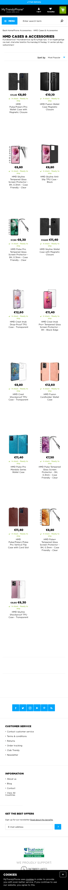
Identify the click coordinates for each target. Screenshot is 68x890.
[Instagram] (30, 708)
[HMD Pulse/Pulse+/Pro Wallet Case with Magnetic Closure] (18, 81)
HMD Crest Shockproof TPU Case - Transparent (18, 397)
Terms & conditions (17, 736)
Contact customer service (20, 731)
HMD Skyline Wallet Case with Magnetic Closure (50, 252)
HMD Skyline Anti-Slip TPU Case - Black (49, 179)
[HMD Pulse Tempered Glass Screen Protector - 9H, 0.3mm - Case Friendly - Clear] (50, 443)
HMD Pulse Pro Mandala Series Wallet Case (18, 469)
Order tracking (14, 745)
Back (5, 30)
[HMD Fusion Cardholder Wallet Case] (50, 371)
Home (10, 30)
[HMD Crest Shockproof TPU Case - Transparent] (18, 371)
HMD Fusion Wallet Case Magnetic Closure (49, 107)
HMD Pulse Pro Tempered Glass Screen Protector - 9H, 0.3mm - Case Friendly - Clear (18, 254)
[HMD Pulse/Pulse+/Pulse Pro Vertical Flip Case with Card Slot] (18, 516)
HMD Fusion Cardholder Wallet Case (49, 397)
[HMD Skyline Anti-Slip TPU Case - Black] (50, 153)
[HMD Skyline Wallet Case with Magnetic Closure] (50, 226)
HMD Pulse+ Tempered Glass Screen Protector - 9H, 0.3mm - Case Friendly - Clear (49, 544)
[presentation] (43, 21)
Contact (11, 788)
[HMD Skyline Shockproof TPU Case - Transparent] (18, 588)
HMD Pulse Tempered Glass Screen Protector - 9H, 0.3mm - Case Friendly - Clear (50, 472)
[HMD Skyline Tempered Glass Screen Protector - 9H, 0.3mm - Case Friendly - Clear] (18, 153)
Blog (9, 783)
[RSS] (51, 707)
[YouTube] (37, 707)
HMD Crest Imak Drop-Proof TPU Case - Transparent (18, 324)
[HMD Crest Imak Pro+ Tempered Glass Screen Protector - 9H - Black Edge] (50, 298)
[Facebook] (15, 707)
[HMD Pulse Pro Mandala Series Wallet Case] (18, 443)
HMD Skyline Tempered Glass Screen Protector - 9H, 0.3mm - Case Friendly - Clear (18, 181)
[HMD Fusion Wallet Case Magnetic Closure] (50, 81)
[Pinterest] (44, 707)
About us (11, 779)
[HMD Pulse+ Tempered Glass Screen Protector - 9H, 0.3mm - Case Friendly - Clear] (50, 516)
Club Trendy (13, 750)
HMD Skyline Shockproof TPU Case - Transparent (18, 614)
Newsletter (12, 755)
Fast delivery (35, 2)
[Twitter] (22, 707)
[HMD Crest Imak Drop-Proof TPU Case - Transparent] (18, 298)
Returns (11, 741)
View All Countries (10, 794)
